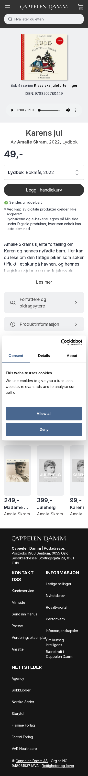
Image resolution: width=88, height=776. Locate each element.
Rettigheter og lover (58, 766)
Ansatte (18, 649)
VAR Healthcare (24, 749)
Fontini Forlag (22, 737)
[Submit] (9, 19)
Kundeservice (23, 591)
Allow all (44, 414)
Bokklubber (21, 690)
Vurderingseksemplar (29, 637)
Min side (18, 602)
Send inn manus (24, 614)
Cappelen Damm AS (32, 761)
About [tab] (72, 356)
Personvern (55, 619)
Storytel (18, 713)
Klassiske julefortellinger (55, 85)
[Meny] (7, 7)
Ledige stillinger (58, 584)
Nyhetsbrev (55, 596)
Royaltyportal (56, 607)
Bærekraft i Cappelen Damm (59, 654)
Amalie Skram (32, 141)
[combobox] (44, 19)
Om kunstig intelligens (55, 642)
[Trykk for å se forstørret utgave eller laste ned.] (44, 57)
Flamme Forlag (23, 725)
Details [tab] (44, 356)
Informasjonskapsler (62, 631)
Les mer (44, 282)
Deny (44, 429)
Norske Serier (23, 702)
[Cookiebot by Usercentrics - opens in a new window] (62, 342)
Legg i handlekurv (44, 189)
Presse (17, 626)
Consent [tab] (16, 356)
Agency (18, 678)
